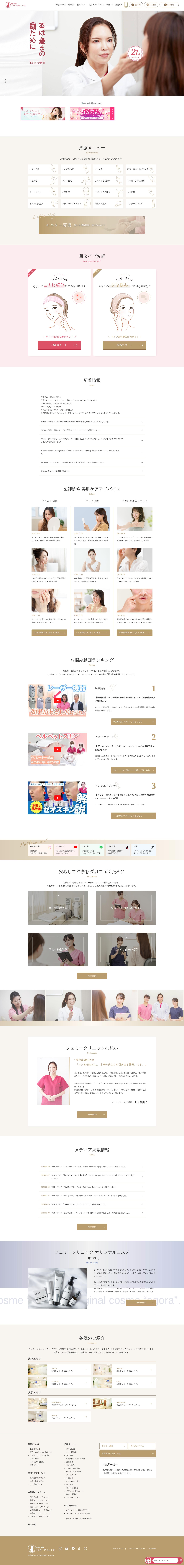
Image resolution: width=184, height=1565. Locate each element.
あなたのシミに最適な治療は (77, 1510)
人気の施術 (34, 1459)
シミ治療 (98, 169)
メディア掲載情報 (37, 1462)
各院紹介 (71, 5)
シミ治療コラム (36, 1484)
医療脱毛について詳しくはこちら (127, 722)
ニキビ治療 (34, 169)
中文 (126, 4)
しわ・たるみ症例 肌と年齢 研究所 (78, 1519)
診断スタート (59, 345)
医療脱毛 (33, 181)
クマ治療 (131, 192)
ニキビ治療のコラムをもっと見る (46, 633)
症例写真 (118, 5)
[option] (43, 113)
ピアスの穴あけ (36, 204)
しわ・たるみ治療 (102, 181)
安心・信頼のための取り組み (41, 1452)
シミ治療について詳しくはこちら (127, 816)
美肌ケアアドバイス (96, 5)
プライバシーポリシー (136, 1548)
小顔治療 (66, 192)
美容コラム (34, 1465)
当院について (60, 5)
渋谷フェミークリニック (39, 1497)
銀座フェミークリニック (39, 1507)
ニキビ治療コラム (37, 1481)
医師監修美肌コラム (37, 1478)
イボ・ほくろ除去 (102, 192)
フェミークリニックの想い (40, 1455)
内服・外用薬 (100, 204)
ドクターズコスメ (135, 204)
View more (92, 976)
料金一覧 (109, 5)
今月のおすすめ (137, 1446)
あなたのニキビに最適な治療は (78, 1513)
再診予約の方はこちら (111, 1453)
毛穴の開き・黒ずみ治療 (137, 169)
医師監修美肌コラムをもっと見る (131, 633)
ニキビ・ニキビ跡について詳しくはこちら (131, 770)
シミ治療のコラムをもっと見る (88, 633)
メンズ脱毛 (67, 181)
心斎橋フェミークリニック (40, 1513)
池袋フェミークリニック (39, 1503)
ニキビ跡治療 (68, 169)
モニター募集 (107, 1446)
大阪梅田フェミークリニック (41, 1510)
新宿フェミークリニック (39, 1500)
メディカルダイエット (71, 204)
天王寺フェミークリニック (40, 1516)
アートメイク (35, 192)
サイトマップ (118, 1548)
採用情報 (152, 1548)
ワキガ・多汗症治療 (136, 181)
